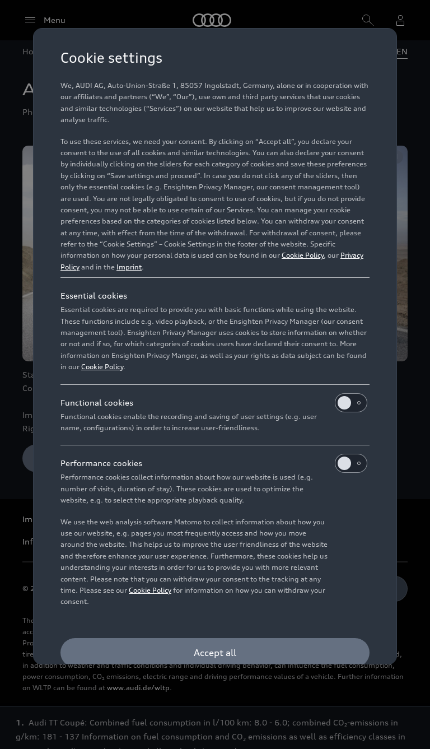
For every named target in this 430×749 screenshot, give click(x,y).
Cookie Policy (303, 255)
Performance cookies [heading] (101, 463)
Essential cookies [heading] (93, 295)
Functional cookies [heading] (96, 402)
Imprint (129, 267)
